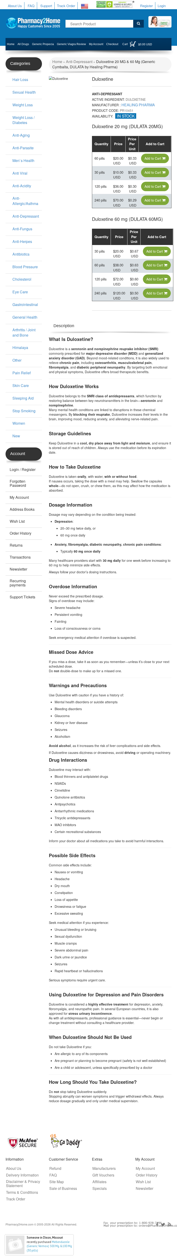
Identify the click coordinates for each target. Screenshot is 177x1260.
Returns (16, 545)
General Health (24, 317)
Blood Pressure (25, 266)
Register (146, 5)
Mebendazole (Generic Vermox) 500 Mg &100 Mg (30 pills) (49, 1246)
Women (18, 423)
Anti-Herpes (22, 241)
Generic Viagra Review (71, 44)
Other (16, 360)
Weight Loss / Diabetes (23, 120)
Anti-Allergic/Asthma (25, 201)
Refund (55, 1168)
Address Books (22, 509)
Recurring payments (18, 583)
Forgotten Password (18, 483)
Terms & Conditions (22, 1192)
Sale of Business (63, 1188)
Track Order (66, 5)
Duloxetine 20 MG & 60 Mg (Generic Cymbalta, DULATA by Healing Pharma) (103, 64)
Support (46, 5)
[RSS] (169, 1224)
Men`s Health (23, 160)
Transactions (20, 557)
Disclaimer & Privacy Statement (23, 1183)
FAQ (31, 5)
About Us (15, 5)
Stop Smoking (23, 410)
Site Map (56, 1182)
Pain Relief (21, 372)
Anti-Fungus (22, 228)
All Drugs (23, 44)
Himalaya (20, 347)
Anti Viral (19, 173)
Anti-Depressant (79, 61)
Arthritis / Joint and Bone (23, 332)
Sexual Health (24, 92)
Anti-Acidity (21, 185)
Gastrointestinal (25, 304)
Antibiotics (21, 254)
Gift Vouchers (103, 1175)
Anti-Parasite (23, 147)
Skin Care (20, 385)
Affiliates (99, 1182)
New (16, 435)
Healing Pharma (138, 104)
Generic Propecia (43, 44)
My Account (96, 44)
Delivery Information (22, 1175)
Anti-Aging (21, 135)
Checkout (112, 44)
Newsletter (18, 569)
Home (11, 44)
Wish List (17, 521)
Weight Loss (22, 104)
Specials (99, 1188)
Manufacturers (104, 1168)
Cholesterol (21, 279)
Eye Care (20, 291)
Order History (20, 533)
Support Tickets (22, 597)
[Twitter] (163, 1224)
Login (162, 5)
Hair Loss (20, 79)
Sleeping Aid (23, 398)
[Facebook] (157, 1224)
